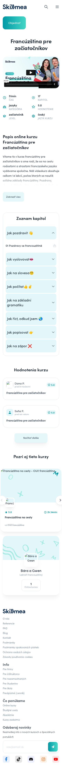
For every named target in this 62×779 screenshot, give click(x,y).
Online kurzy (9, 705)
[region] (31, 500)
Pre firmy (8, 669)
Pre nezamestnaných (14, 678)
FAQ (5, 628)
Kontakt (7, 637)
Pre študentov (10, 683)
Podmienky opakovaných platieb (21, 647)
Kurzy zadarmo (11, 719)
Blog (5, 633)
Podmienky (9, 642)
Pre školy (7, 688)
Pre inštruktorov (11, 674)
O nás (6, 618)
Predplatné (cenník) (13, 693)
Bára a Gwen (31, 570)
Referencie (8, 623)
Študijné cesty (10, 710)
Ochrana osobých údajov (17, 652)
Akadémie (8, 715)
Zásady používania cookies (18, 656)
